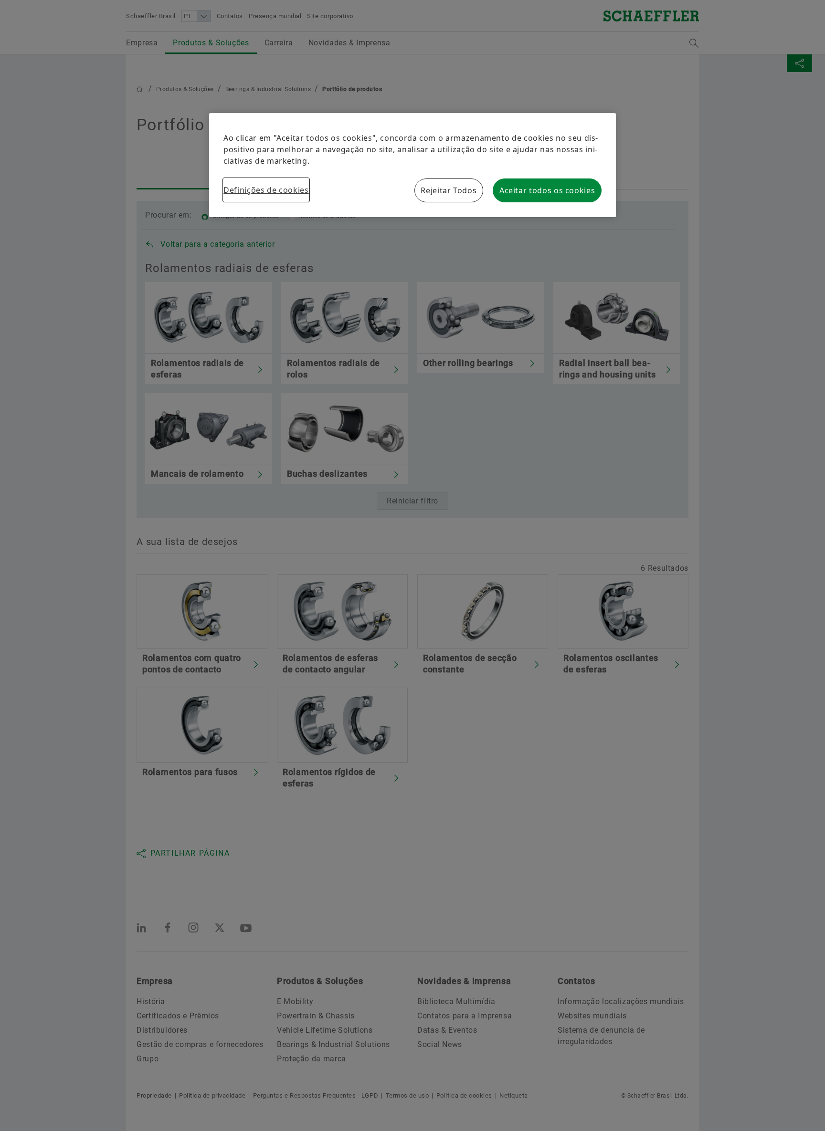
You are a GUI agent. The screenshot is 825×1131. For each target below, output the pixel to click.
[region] (412, 165)
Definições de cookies (265, 190)
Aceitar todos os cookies (547, 190)
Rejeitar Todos (448, 190)
